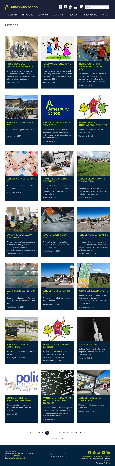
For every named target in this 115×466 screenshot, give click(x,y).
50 (76, 433)
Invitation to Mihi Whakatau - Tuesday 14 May (92, 66)
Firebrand (107, 463)
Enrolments (27, 15)
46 (60, 433)
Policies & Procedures (103, 456)
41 (39, 433)
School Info (12, 15)
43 (47, 433)
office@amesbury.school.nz (18, 458)
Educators (74, 15)
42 (43, 433)
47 (64, 433)
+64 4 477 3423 (15, 456)
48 (68, 433)
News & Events (59, 15)
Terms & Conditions (89, 456)
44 (51, 433)
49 (72, 433)
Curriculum (43, 15)
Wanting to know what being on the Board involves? (57, 400)
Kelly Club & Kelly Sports (93, 291)
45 (56, 433)
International (90, 15)
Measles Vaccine (88, 344)
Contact (105, 15)
